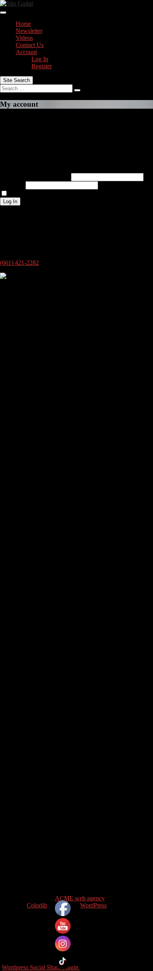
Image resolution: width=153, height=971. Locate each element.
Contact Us (30, 45)
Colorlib (37, 905)
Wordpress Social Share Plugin (41, 967)
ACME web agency (80, 898)
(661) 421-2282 (19, 262)
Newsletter (29, 30)
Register (41, 66)
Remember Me (27, 193)
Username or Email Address (34, 176)
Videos (24, 38)
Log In (39, 59)
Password (12, 185)
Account (26, 52)
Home (23, 23)
